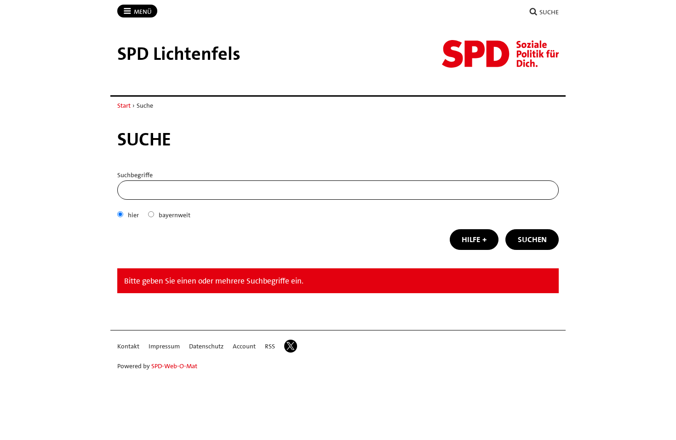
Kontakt (128, 346)
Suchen (532, 239)
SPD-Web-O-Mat (174, 366)
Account (244, 346)
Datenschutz (206, 346)
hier (133, 215)
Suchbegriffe (135, 175)
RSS (270, 346)
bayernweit (174, 215)
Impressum (164, 346)
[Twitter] (290, 346)
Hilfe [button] (471, 239)
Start (124, 105)
